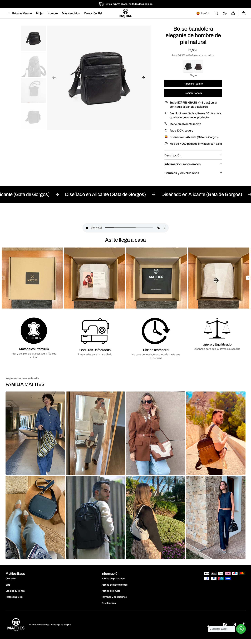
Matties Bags (43, 624)
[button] (202, 13)
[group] (32, 278)
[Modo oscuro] (225, 13)
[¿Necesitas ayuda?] (241, 629)
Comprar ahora (193, 92)
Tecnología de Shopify (60, 624)
